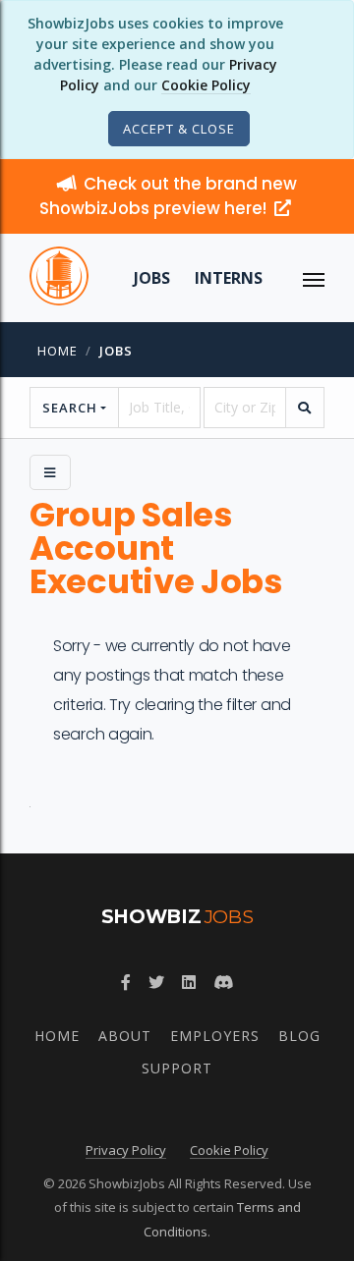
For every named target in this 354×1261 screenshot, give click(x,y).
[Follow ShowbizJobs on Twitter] (156, 982)
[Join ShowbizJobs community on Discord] (223, 982)
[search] (304, 407)
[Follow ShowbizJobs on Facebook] (126, 982)
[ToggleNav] (313, 278)
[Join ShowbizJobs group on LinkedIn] (189, 982)
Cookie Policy (206, 85)
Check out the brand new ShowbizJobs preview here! (168, 196)
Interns (229, 278)
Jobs (152, 278)
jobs (116, 350)
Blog (299, 1035)
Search (69, 407)
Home (57, 350)
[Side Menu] (50, 472)
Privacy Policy (126, 1150)
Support (177, 1068)
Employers (215, 1035)
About (124, 1035)
